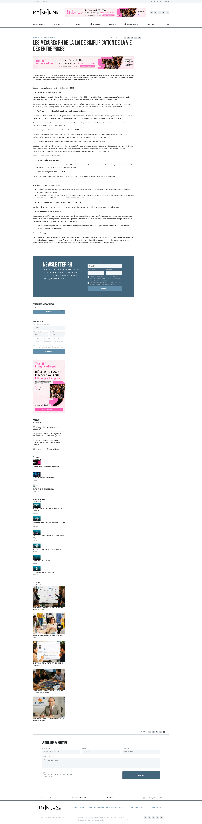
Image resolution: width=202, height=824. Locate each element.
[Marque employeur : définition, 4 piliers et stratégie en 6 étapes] (49, 623)
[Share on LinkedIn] (135, 38)
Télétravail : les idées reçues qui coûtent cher (47, 549)
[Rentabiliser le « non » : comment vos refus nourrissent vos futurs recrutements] (37, 568)
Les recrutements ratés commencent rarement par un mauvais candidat (46, 442)
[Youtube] (167, 12)
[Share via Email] (139, 38)
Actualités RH (38, 24)
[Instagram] (159, 12)
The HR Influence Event (51, 449)
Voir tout (36, 422)
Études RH (76, 24)
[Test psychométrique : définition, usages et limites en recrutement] (49, 651)
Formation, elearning (49, 38)
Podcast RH (151, 24)
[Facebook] (151, 12)
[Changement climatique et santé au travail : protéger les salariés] (37, 518)
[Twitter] (155, 12)
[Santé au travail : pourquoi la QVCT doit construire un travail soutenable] (49, 596)
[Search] (168, 24)
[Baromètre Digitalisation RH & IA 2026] (37, 474)
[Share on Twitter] (128, 38)
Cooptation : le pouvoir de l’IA (41, 561)
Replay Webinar (133, 24)
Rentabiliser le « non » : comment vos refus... (46, 572)
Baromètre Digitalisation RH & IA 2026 (43, 478)
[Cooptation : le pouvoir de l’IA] (37, 557)
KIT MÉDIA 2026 (156, 1)
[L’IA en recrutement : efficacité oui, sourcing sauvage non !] (37, 532)
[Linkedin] (163, 12)
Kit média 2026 (157, 807)
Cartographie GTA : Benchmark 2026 (43, 489)
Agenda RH (97, 24)
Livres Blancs (58, 24)
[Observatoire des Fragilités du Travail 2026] (37, 462)
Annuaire (112, 24)
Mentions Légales (79, 807)
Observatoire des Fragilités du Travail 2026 (46, 466)
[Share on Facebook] (125, 38)
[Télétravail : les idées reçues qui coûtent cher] (37, 546)
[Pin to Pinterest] (132, 38)
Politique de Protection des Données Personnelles (107, 807)
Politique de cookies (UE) (139, 807)
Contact (166, 1)
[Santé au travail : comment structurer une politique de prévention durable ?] (49, 707)
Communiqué (37, 38)
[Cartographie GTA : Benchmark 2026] (37, 485)
